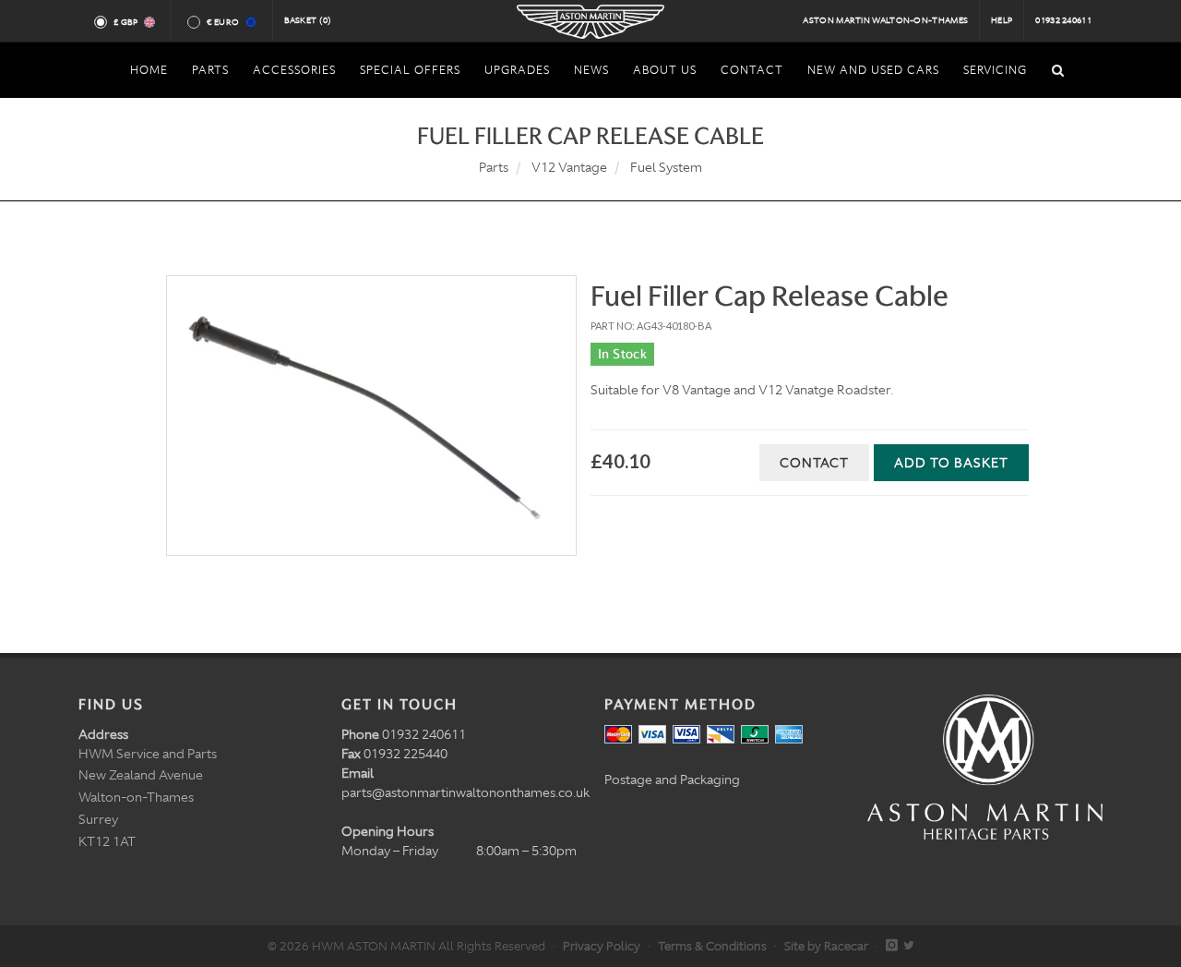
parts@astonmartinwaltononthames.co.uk (465, 792)
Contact (814, 462)
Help (1001, 20)
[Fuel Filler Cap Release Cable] (371, 415)
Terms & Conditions (712, 946)
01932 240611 (1063, 20)
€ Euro (223, 22)
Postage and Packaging (672, 779)
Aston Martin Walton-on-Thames (885, 20)
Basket (308, 20)
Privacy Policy (601, 946)
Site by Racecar (826, 946)
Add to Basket (951, 462)
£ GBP (126, 22)
